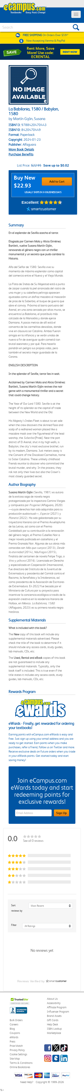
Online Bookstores (20, 1067)
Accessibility (54, 1003)
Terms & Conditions (21, 1062)
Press (12, 1041)
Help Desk (52, 1024)
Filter (14, 925)
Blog (12, 1028)
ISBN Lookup (54, 1028)
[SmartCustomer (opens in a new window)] (41, 209)
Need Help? (26, 1082)
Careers (14, 1024)
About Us (52, 998)
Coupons (15, 1033)
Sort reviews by (16, 908)
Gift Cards (52, 1020)
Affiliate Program (57, 1007)
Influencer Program (58, 1011)
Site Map (15, 1058)
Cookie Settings (18, 1054)
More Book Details (21, 149)
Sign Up (61, 813)
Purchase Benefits (21, 154)
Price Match (16, 1045)
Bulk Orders (16, 1020)
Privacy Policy (17, 1050)
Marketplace (54, 1033)
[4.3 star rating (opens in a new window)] (51, 202)
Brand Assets (54, 1015)
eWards (14, 1037)
